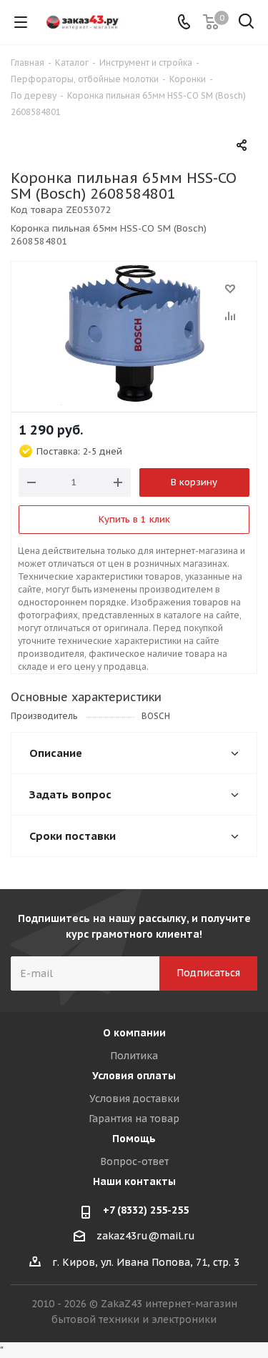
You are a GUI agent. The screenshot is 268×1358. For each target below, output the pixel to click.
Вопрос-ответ (134, 1161)
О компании (134, 1032)
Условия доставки (134, 1098)
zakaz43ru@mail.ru (145, 1235)
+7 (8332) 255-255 (146, 1210)
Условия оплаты (134, 1075)
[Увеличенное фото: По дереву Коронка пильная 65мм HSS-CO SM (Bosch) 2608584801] (134, 333)
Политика (134, 1055)
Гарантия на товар (134, 1118)
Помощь (134, 1138)
